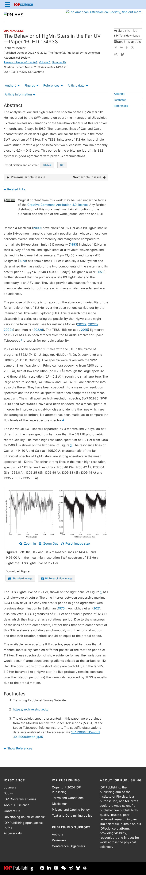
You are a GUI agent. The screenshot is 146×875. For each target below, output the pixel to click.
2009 (37, 228)
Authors (10, 85)
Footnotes (120, 99)
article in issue (28, 177)
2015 (84, 330)
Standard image (22, 578)
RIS (62, 165)
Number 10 (59, 62)
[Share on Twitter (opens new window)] (132, 47)
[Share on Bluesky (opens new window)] (122, 54)
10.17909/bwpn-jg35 (28, 737)
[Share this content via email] (115, 47)
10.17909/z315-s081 (85, 732)
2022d (38, 330)
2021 (96, 608)
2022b (93, 324)
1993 (73, 244)
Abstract (119, 93)
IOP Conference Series (20, 799)
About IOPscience (16, 805)
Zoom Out (50, 543)
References (51, 85)
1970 (22, 261)
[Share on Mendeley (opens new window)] (116, 54)
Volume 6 (44, 62)
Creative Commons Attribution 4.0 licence (57, 205)
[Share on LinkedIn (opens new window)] (121, 47)
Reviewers (59, 840)
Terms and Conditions (67, 798)
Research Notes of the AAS (20, 62)
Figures (30, 85)
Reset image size (77, 543)
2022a (81, 324)
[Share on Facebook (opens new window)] (127, 47)
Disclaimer (59, 804)
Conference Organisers (68, 846)
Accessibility (13, 833)
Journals (10, 787)
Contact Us (12, 811)
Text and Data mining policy (72, 815)
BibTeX (47, 165)
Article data (76, 85)
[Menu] (7, 4)
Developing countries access (24, 817)
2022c (8, 330)
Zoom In (30, 543)
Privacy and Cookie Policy (71, 809)
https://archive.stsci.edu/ (30, 709)
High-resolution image (58, 578)
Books (8, 793)
